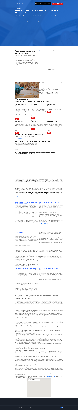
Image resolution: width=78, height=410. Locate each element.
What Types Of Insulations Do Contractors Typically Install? (25, 350)
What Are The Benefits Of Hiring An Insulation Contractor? (25, 333)
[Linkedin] (62, 407)
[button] (17, 119)
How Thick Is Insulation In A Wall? (21, 317)
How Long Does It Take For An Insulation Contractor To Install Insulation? (28, 358)
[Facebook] (61, 407)
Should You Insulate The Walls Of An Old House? (24, 325)
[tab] (39, 298)
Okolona (54, 376)
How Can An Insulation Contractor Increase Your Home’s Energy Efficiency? (28, 342)
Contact (44, 3)
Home (36, 3)
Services (39, 3)
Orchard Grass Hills (48, 376)
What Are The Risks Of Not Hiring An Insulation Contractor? (25, 367)
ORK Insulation (20, 3)
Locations (48, 3)
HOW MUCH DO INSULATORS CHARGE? (23, 298)
